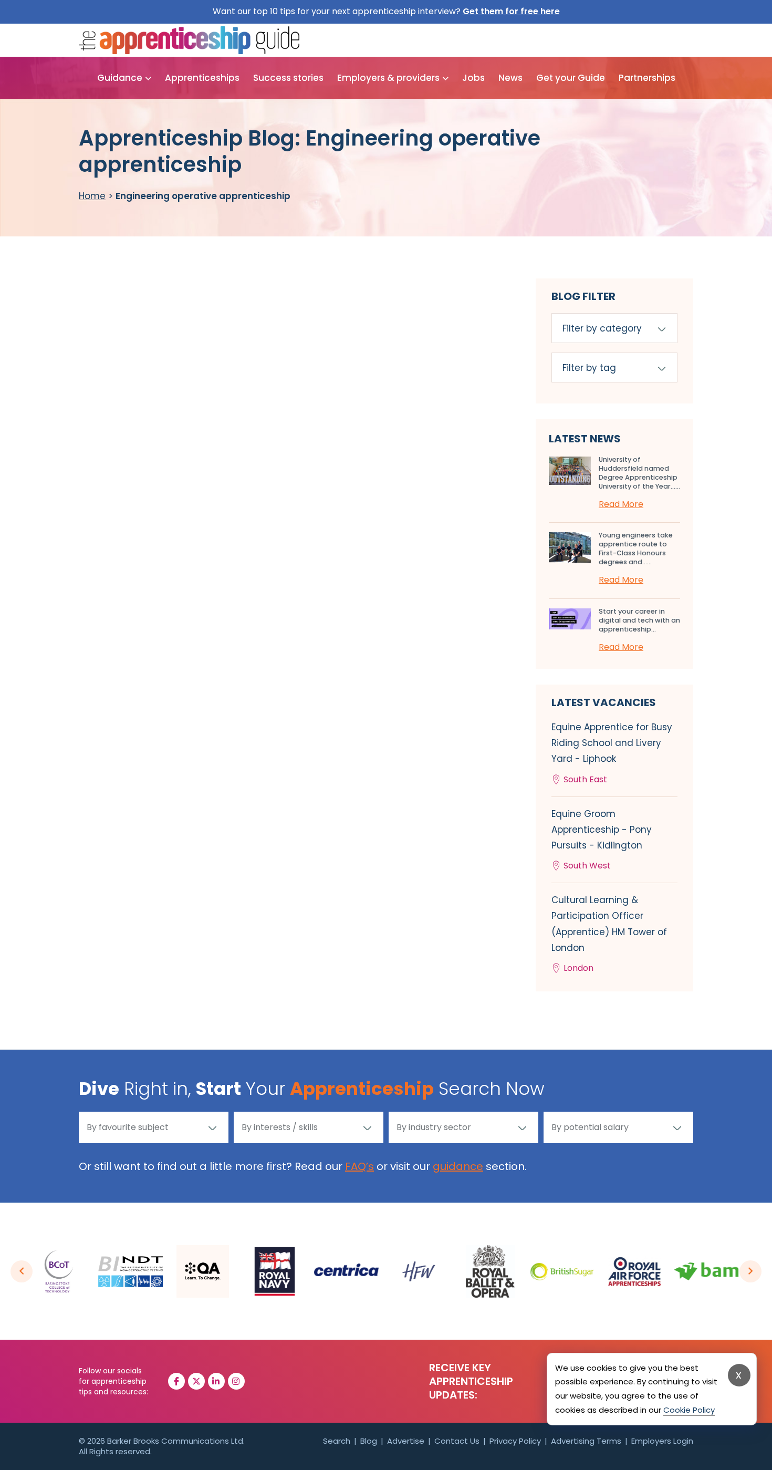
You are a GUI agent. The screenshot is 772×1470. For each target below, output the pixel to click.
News (510, 77)
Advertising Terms (586, 1440)
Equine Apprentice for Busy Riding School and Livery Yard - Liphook (611, 753)
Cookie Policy (689, 1409)
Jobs (473, 77)
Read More (621, 504)
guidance (458, 1166)
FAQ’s (359, 1166)
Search (336, 1440)
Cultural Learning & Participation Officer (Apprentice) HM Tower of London (609, 934)
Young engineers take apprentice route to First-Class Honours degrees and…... (636, 548)
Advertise (405, 1440)
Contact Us (456, 1440)
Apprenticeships (202, 77)
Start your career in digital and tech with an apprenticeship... (639, 620)
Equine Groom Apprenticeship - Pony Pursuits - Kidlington (601, 840)
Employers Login (662, 1440)
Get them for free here (511, 11)
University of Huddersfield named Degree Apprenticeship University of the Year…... (639, 473)
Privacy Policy (515, 1440)
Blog (368, 1440)
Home (92, 196)
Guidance (119, 77)
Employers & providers (388, 77)
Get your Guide (570, 77)
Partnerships (647, 77)
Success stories (288, 77)
